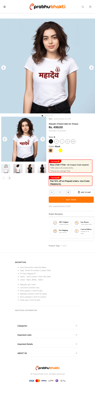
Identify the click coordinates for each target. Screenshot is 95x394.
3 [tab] (45, 115)
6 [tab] (51, 115)
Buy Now (71, 200)
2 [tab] (44, 115)
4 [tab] (47, 115)
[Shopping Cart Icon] (90, 7)
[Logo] (47, 6)
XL (68, 141)
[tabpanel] (47, 66)
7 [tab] (52, 115)
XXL (73, 141)
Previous (3, 67)
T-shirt (63, 246)
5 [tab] (49, 115)
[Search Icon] (83, 7)
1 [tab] (42, 115)
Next (91, 67)
